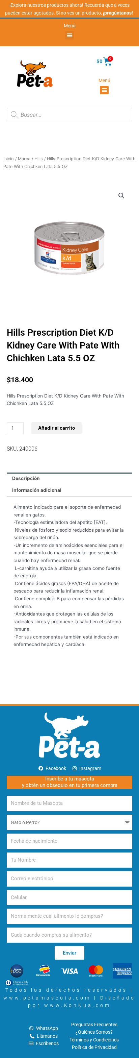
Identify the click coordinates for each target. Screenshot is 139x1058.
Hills (38, 158)
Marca (24, 158)
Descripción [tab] (26, 478)
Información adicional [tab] (36, 490)
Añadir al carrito (56, 428)
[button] (69, 35)
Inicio (8, 158)
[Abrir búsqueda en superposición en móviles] (69, 114)
